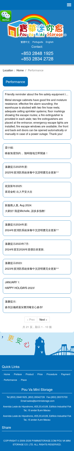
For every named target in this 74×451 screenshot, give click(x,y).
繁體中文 (25, 41)
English (50, 41)
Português (37, 41)
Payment (65, 374)
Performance (10, 379)
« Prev (31, 319)
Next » (43, 319)
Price (40, 374)
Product (30, 374)
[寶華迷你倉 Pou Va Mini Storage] (37, 25)
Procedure (51, 374)
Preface (18, 374)
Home (20, 70)
